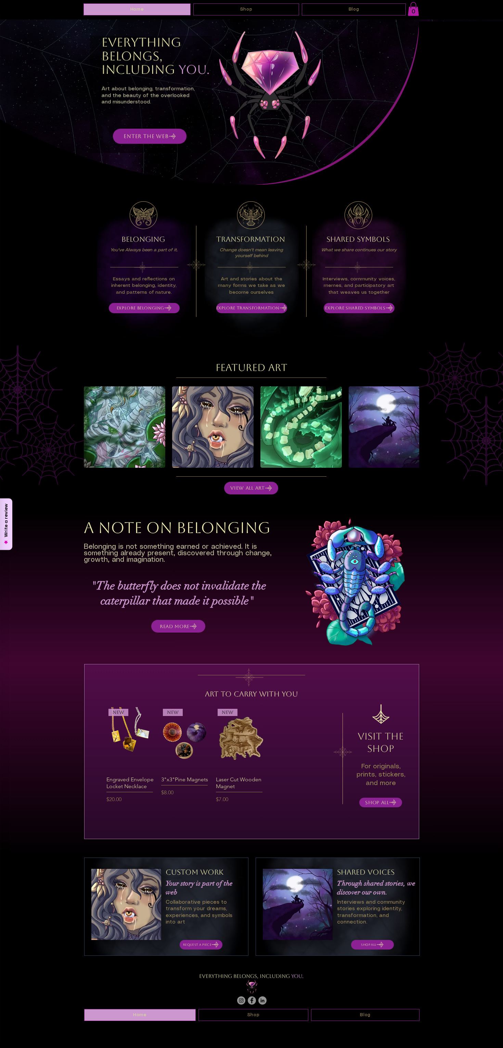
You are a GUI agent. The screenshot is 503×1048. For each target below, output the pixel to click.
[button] (413, 9)
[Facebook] (252, 1000)
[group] (212, 756)
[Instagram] (241, 1000)
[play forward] (410, 427)
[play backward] (92, 427)
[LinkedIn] (262, 1000)
